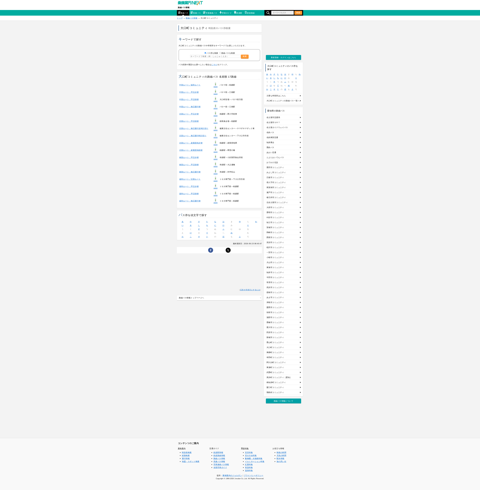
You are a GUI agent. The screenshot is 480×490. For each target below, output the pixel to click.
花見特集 (249, 452)
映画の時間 (281, 452)
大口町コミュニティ (275, 347)
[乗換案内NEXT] (191, 3)
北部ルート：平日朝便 (189, 121)
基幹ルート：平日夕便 (189, 186)
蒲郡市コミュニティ (275, 317)
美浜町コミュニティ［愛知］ (279, 377)
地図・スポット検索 (190, 461)
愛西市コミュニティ (275, 307)
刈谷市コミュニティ (275, 217)
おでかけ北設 (272, 162)
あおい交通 (271, 152)
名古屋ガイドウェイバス (277, 127)
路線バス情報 (184, 7)
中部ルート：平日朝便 (189, 99)
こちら (214, 64)
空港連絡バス (211, 13)
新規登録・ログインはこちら (283, 57)
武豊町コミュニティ (275, 372)
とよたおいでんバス (275, 157)
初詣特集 (249, 467)
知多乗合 (270, 142)
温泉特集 (249, 470)
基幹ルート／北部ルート (190, 179)
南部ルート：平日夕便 (189, 157)
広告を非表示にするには (250, 290)
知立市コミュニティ (275, 222)
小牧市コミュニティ (275, 257)
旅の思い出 (281, 461)
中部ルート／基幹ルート (190, 85)
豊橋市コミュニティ (275, 322)
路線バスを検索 (228, 53)
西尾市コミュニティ (275, 237)
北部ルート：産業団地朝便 (190, 150)
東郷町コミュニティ (275, 352)
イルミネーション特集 (254, 461)
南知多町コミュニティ (276, 382)
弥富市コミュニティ (275, 312)
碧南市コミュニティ (275, 292)
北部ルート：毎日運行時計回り (192, 136)
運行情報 (186, 458)
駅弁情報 (280, 458)
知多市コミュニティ (275, 272)
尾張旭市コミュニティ (276, 187)
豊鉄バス (270, 147)
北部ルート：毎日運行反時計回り (193, 128)
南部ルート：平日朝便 (189, 165)
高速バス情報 (219, 461)
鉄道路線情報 (219, 455)
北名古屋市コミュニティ (277, 202)
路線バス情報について (283, 401)
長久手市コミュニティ (276, 182)
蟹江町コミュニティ (275, 387)
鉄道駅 (239, 13)
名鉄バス (270, 132)
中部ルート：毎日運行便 (190, 107)
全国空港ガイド (220, 467)
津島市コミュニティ (275, 302)
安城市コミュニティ (275, 227)
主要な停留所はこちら (276, 96)
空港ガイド (227, 13)
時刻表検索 (187, 452)
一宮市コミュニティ (275, 252)
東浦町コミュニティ (275, 367)
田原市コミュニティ (275, 332)
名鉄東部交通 (272, 137)
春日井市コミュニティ (276, 197)
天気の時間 (281, 455)
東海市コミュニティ (275, 267)
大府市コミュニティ (275, 207)
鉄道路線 (251, 13)
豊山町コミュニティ (275, 342)
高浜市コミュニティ (275, 287)
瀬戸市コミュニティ (275, 192)
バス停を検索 (212, 53)
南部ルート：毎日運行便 (190, 172)
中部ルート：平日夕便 (189, 92)
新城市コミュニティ (275, 337)
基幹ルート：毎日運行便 (190, 201)
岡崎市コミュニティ (275, 232)
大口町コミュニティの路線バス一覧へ (283, 101)
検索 (298, 12)
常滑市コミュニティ (275, 282)
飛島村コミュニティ (275, 392)
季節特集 (245, 448)
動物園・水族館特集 (253, 458)
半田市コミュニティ (275, 277)
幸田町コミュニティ (275, 357)
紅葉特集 (249, 464)
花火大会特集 (251, 455)
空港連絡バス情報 (221, 464)
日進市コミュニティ (275, 177)
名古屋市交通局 (273, 117)
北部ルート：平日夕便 (189, 114)
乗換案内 (182, 448)
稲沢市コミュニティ (275, 247)
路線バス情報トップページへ (191, 298)
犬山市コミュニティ (275, 262)
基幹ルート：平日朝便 (189, 194)
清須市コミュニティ (275, 242)
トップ (180, 18)
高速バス (197, 13)
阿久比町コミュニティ (276, 362)
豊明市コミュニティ (275, 212)
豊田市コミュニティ (275, 167)
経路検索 (186, 455)
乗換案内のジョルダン (232, 475)
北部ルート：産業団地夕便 (190, 143)
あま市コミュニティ (275, 297)
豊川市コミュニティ (275, 327)
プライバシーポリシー (253, 475)
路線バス (184, 13)
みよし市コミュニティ (276, 172)
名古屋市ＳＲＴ (273, 122)
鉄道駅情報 (218, 452)
